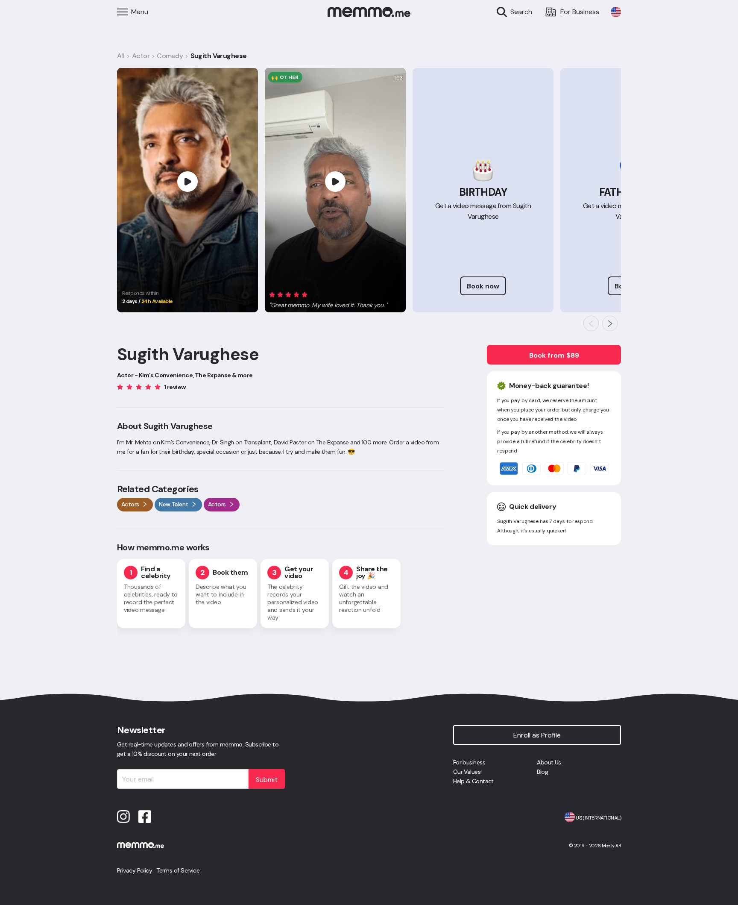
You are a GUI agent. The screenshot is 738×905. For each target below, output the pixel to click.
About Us (549, 762)
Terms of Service (177, 870)
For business (469, 762)
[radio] (272, 294)
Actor (140, 55)
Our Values (466, 772)
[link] (616, 12)
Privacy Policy (134, 870)
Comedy (170, 55)
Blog (542, 772)
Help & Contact (473, 781)
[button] (328, 299)
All (120, 55)
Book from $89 (554, 355)
